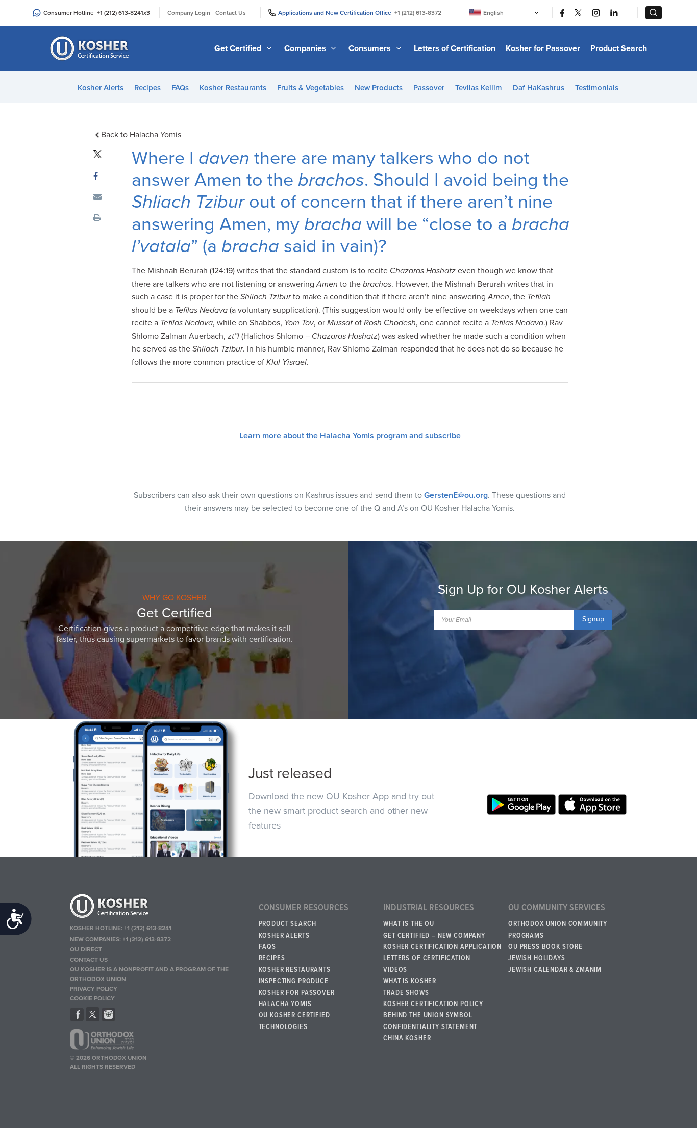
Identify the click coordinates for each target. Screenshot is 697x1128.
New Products (379, 87)
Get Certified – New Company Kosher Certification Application (442, 941)
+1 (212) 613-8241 (120, 12)
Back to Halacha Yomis (141, 135)
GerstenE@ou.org (456, 495)
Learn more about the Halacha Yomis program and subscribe (350, 436)
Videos (395, 969)
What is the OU (408, 924)
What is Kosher (409, 981)
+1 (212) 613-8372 (417, 12)
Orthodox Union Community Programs (557, 929)
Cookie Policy (92, 998)
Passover (428, 87)
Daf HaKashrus (538, 87)
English (493, 12)
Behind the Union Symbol (427, 1015)
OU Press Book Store (545, 946)
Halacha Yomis (285, 1004)
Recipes (147, 87)
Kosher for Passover (543, 48)
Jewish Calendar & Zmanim (555, 969)
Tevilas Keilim (478, 87)
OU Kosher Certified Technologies (294, 1021)
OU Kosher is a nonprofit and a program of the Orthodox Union (149, 974)
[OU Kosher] (160, 907)
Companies (306, 48)
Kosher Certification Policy (433, 1004)
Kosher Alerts (100, 87)
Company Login (188, 12)
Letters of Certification (454, 48)
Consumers (370, 48)
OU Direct (86, 949)
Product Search (618, 48)
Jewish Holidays (536, 958)
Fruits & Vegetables (310, 87)
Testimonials (596, 87)
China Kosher (407, 1038)
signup (593, 619)
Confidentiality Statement (430, 1027)
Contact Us (230, 12)
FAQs (180, 87)
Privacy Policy (93, 988)
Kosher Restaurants (233, 87)
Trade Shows (406, 992)
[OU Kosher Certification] (91, 48)
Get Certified (238, 48)
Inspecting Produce (294, 981)
